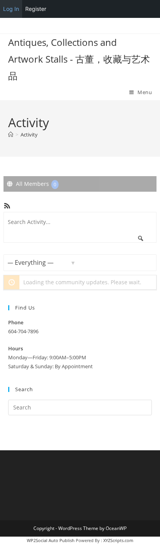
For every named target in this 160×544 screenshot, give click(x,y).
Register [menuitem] (35, 8)
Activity (29, 134)
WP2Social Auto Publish (51, 540)
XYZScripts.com (118, 540)
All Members (35, 183)
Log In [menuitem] (11, 8)
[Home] (10, 134)
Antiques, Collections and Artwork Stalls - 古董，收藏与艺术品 (79, 59)
